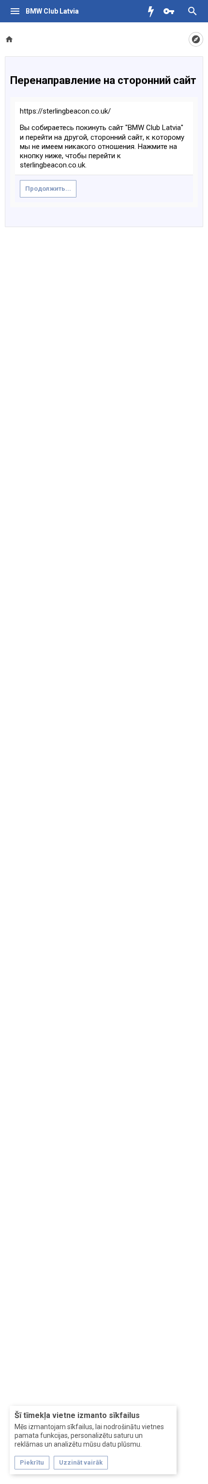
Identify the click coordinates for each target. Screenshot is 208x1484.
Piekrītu (32, 1462)
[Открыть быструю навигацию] (196, 39)
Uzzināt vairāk (81, 1462)
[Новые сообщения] (153, 11)
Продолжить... (48, 188)
